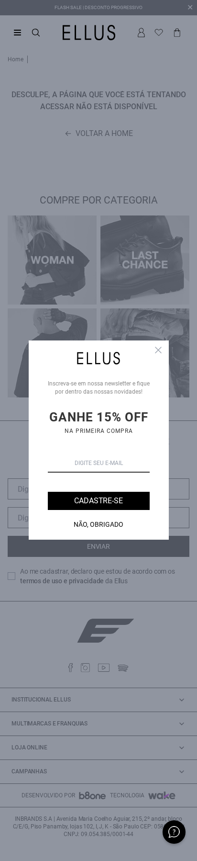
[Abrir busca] (36, 32)
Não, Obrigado (98, 524)
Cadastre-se (98, 500)
